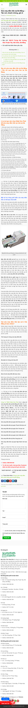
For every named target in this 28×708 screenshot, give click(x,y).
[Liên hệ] (13, 702)
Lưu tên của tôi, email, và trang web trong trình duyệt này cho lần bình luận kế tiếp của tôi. (14, 533)
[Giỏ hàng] (26, 4)
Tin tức (2, 8)
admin (14, 15)
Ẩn (18, 49)
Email (4, 517)
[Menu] (2, 4)
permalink (3, 486)
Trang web (5, 524)
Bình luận (5, 498)
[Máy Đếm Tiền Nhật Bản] (14, 4)
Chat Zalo (5, 699)
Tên (4, 511)
